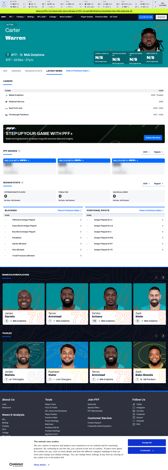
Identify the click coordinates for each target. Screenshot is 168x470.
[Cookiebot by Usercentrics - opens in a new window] (16, 465)
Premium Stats (51, 418)
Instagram (140, 408)
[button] (153, 137)
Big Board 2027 (51, 434)
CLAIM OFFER (146, 17)
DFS (4, 429)
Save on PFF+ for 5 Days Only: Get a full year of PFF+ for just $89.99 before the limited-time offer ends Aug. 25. (84, 11)
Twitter (139, 404)
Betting (5, 423)
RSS (138, 424)
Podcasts (140, 421)
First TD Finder (51, 408)
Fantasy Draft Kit (52, 428)
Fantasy (5, 426)
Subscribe (92, 404)
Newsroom (6, 408)
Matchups (49, 424)
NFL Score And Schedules (56, 411)
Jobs (4, 404)
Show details (40, 465)
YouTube (140, 411)
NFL (4, 2)
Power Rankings (52, 421)
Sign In (161, 17)
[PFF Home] (3, 17)
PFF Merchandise (95, 411)
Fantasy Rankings (52, 431)
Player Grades (51, 414)
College (5, 433)
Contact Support (94, 423)
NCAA (4, 6)
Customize (145, 450)
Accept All (147, 442)
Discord (139, 418)
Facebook (140, 414)
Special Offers (93, 408)
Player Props (50, 404)
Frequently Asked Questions (99, 426)
